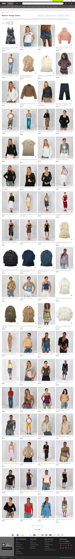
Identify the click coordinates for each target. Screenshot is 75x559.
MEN (17, 3)
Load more (37, 529)
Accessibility (71, 557)
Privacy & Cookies (62, 557)
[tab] (4, 6)
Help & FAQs (67, 0)
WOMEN (10, 3)
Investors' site (32, 546)
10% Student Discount (19, 548)
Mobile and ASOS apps (49, 541)
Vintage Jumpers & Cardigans (63, 15)
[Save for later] (17, 45)
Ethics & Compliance (19, 553)
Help (17, 541)
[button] (60, 545)
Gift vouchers (47, 542)
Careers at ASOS (33, 542)
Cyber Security (32, 548)
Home (3, 12)
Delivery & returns (19, 544)
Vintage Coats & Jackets (51, 15)
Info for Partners (47, 548)
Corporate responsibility (34, 544)
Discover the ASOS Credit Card (50, 549)
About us (31, 541)
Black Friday (47, 546)
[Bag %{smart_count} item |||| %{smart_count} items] (71, 3)
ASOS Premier (18, 546)
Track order (18, 542)
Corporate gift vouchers (49, 544)
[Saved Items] (68, 3)
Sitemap (17, 549)
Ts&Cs (67, 557)
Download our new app (58, 0)
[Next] (72, 16)
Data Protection (18, 551)
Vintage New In (41, 15)
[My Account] (65, 3)
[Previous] (36, 16)
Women (7, 12)
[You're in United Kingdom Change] (71, 1)
